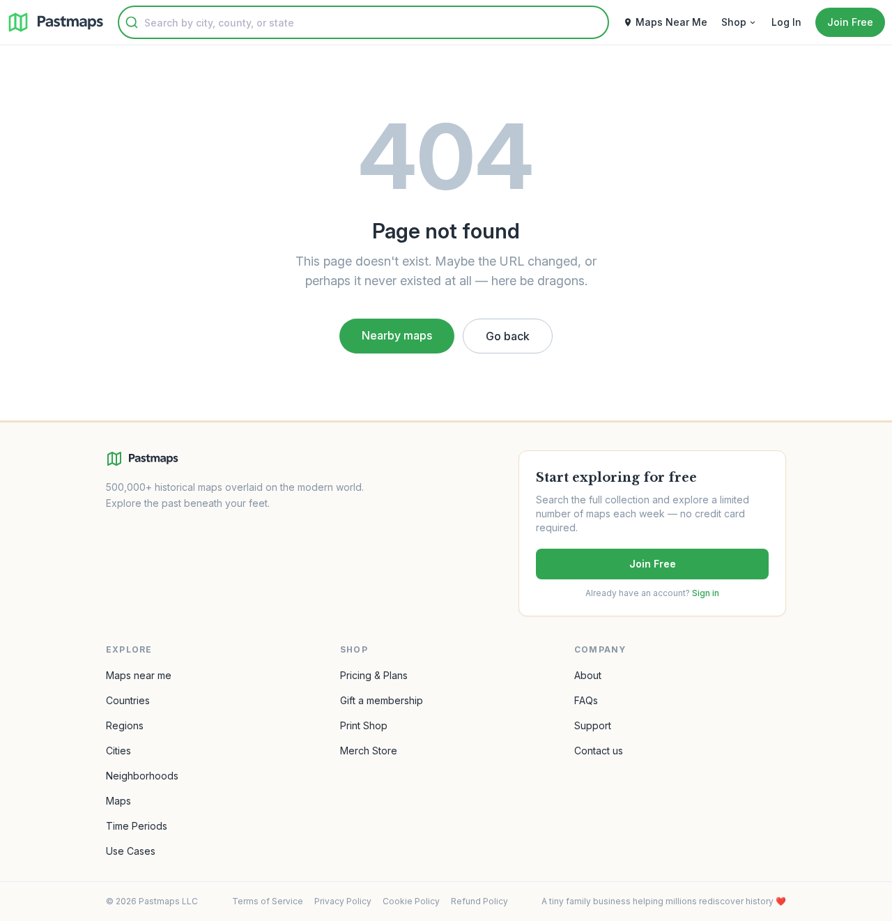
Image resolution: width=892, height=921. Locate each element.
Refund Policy (479, 901)
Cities (118, 750)
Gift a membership (381, 700)
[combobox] (363, 22)
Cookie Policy (411, 901)
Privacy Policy (342, 901)
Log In (786, 22)
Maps (118, 801)
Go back (508, 336)
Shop (733, 22)
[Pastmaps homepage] (142, 458)
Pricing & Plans (374, 675)
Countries (128, 700)
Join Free (652, 564)
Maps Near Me (671, 22)
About (587, 675)
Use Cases (130, 851)
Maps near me (138, 675)
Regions (125, 725)
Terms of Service (267, 901)
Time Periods (136, 826)
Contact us (598, 750)
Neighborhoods (142, 776)
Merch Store (368, 750)
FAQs (586, 700)
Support (592, 725)
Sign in (705, 593)
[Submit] (131, 22)
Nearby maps (397, 335)
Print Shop (363, 725)
